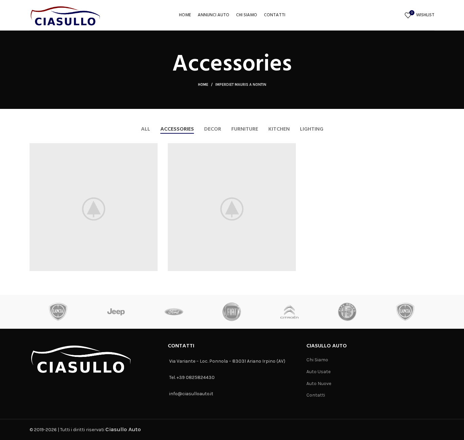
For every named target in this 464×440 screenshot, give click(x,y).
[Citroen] (289, 312)
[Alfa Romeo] (347, 312)
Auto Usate (318, 372)
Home (203, 84)
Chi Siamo (317, 360)
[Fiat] (232, 312)
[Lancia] (58, 312)
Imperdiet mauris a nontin (240, 84)
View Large (152, 148)
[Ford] (174, 312)
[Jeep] (116, 312)
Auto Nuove (318, 383)
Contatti (315, 395)
